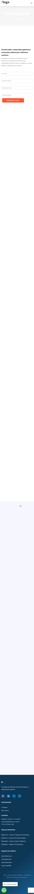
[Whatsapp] (19, 796)
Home (12, 19)
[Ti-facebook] (3, 796)
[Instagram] (14, 796)
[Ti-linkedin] (8, 796)
